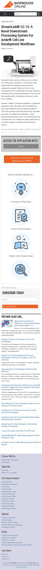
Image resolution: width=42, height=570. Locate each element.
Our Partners (6, 462)
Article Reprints (7, 520)
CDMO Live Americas (9, 538)
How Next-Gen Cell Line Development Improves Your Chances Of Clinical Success (20, 404)
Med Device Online (8, 503)
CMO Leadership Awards (10, 535)
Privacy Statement (16, 565)
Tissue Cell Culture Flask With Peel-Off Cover (18, 431)
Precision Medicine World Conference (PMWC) (17, 545)
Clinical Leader (7, 489)
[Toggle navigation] (5, 14)
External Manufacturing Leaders (12, 542)
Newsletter (5, 470)
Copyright (6, 563)
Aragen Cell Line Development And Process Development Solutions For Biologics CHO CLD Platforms (18, 357)
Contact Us (5, 556)
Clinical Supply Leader (9, 491)
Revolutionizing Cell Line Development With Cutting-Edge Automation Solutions (20, 418)
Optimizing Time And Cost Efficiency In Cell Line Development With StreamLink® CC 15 (27, 323)
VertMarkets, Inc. (22, 563)
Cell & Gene (6, 487)
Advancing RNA (7, 482)
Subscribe (13, 9)
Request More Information (10, 460)
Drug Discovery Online (9, 496)
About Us (5, 554)
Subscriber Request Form (29, 565)
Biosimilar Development (9, 484)
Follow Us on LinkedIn (9, 473)
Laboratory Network (8, 499)
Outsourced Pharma (8, 506)
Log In (5, 9)
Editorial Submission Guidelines (12, 525)
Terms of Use (6, 565)
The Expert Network (8, 527)
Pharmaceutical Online (9, 508)
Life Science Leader (8, 501)
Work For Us (6, 559)
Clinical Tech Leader (8, 494)
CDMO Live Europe (8, 540)
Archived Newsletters (8, 517)
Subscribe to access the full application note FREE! (22, 159)
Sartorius (10, 48)
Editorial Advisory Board (10, 522)
